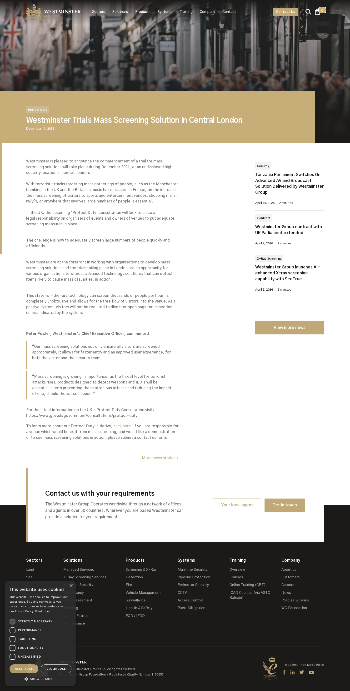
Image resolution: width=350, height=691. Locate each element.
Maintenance (74, 623)
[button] (99, 12)
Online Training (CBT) (247, 585)
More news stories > (160, 458)
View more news (289, 328)
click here (122, 426)
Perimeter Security (193, 585)
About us (288, 569)
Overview (237, 569)
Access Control (190, 600)
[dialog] (40, 633)
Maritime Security (78, 585)
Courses (236, 577)
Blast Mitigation (191, 608)
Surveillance (136, 600)
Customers (290, 577)
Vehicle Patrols (75, 616)
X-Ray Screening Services (84, 577)
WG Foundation (294, 608)
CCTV (182, 593)
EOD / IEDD (135, 616)
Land (30, 569)
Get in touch (284, 505)
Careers (287, 585)
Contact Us (285, 12)
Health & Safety (139, 608)
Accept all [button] (24, 669)
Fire (129, 585)
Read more (42, 611)
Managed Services (78, 569)
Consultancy (73, 593)
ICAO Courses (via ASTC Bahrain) (250, 595)
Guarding (70, 608)
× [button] (71, 586)
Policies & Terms (295, 600)
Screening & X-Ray (141, 569)
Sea (29, 577)
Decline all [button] (56, 669)
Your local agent (237, 505)
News (286, 593)
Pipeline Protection (194, 577)
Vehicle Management (143, 593)
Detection (134, 577)
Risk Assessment (77, 600)
